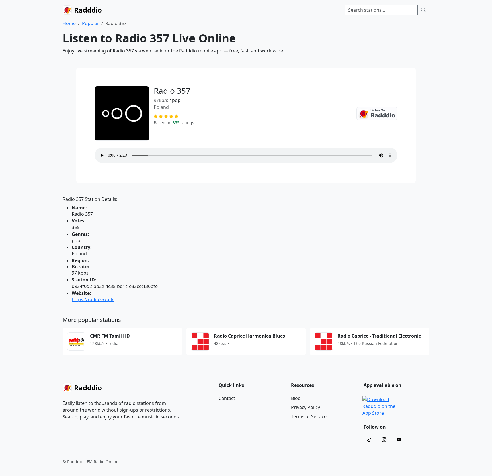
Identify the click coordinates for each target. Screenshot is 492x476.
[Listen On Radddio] (376, 113)
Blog (296, 398)
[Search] (423, 10)
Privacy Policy (305, 407)
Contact (226, 398)
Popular (90, 23)
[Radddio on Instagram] (384, 439)
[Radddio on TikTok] (369, 439)
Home (69, 23)
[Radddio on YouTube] (399, 439)
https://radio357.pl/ (93, 299)
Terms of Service (309, 416)
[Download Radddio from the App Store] (379, 406)
